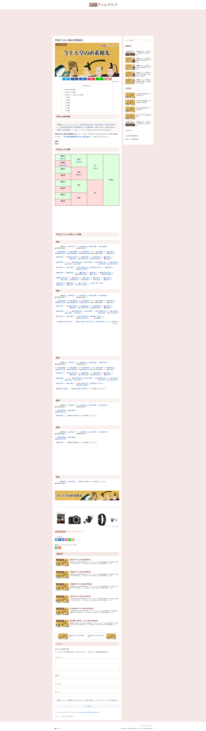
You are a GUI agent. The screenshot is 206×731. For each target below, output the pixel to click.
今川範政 (114, 262)
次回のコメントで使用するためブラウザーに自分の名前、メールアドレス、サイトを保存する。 (88, 700)
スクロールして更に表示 (111, 526)
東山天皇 (94, 274)
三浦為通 (93, 246)
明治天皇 (107, 278)
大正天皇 (60, 283)
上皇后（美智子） (82, 285)
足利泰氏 (73, 258)
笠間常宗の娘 (60, 253)
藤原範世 (79, 127)
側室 (70, 127)
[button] (150, 40)
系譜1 (68, 97)
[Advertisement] (103, 22)
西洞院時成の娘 (81, 274)
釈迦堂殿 (108, 258)
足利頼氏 (85, 257)
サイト (57, 692)
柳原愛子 (107, 279)
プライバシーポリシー (146, 726)
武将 (91, 124)
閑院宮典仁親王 (63, 278)
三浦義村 (100, 252)
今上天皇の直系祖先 (61, 531)
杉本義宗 (60, 415)
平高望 (107, 124)
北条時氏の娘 (72, 257)
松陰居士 (109, 267)
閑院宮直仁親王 (106, 272)
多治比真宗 (63, 165)
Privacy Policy (83, 712)
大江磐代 (65, 279)
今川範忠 (60, 267)
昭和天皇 (71, 283)
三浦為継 (104, 246)
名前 (57, 675)
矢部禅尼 (111, 252)
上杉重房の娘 (84, 258)
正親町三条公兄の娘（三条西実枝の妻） (93, 321)
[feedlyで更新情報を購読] (56, 547)
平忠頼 (72, 481)
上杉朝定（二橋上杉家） (74, 264)
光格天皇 (76, 278)
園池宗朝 (71, 272)
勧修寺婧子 (75, 279)
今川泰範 (102, 264)
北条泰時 (111, 253)
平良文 (76, 130)
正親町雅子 (86, 279)
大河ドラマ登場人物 (131, 139)
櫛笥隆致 (60, 272)
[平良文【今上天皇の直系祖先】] (83, 79)
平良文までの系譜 (70, 92)
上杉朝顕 (89, 262)
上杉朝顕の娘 (101, 262)
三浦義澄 (86, 252)
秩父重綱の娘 (72, 253)
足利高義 (60, 262)
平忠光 (72, 246)
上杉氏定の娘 (113, 264)
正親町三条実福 (63, 388)
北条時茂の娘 (96, 258)
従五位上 (112, 127)
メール (58, 684)
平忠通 (84, 246)
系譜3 (68, 102)
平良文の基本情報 (70, 89)
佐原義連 (60, 442)
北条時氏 (60, 257)
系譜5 (68, 108)
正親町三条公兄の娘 (65, 321)
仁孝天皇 (87, 278)
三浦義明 (74, 252)
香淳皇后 (71, 285)
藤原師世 (90, 127)
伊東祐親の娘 (84, 253)
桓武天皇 (97, 124)
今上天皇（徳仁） (98, 283)
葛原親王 (79, 162)
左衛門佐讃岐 (107, 274)
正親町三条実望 (82, 269)
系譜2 (68, 100)
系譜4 (68, 105)
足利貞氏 (108, 257)
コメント (59, 657)
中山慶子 (97, 279)
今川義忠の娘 (83, 267)
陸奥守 (59, 130)
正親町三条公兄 (97, 267)
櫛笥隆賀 (83, 272)
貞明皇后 (60, 285)
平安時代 (83, 124)
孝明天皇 (97, 278)
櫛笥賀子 (94, 272)
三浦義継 (62, 252)
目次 (84, 86)
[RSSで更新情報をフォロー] (59, 547)
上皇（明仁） (84, 283)
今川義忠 (71, 267)
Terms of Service (93, 712)
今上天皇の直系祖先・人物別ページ (76, 531)
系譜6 (68, 110)
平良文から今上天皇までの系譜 (74, 95)
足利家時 (97, 257)
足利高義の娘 (77, 262)
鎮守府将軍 (66, 130)
